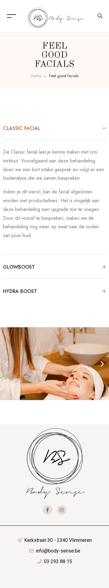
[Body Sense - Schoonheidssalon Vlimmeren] (56, 15)
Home (36, 76)
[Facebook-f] (47, 510)
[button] (7, 363)
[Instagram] (62, 510)
